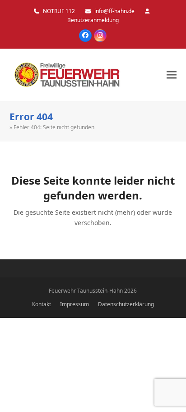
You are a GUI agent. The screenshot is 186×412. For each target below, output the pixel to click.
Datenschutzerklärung (126, 304)
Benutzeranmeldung (93, 20)
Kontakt (41, 304)
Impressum (74, 304)
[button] (172, 75)
